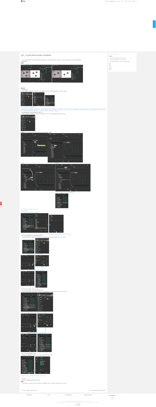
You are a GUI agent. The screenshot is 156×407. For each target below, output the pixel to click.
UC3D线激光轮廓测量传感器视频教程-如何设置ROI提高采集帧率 (118, 59)
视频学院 (110, 68)
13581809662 (112, 395)
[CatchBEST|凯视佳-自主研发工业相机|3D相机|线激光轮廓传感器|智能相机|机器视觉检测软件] (23, 1)
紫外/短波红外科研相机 (68, 394)
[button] (11, 26)
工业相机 (115, 1)
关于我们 (129, 1)
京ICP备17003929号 (78, 404)
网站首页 (107, 1)
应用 (122, 1)
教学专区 (110, 69)
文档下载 (110, 67)
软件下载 (110, 66)
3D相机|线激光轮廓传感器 (88, 394)
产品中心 (119, 1)
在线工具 (110, 65)
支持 (125, 1)
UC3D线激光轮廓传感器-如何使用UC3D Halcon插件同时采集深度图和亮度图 (119, 61)
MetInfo (79, 405)
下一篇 (96, 390)
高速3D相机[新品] (111, 1)
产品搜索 (133, 1)
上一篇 (29, 390)
